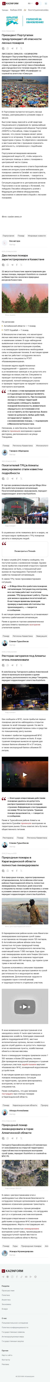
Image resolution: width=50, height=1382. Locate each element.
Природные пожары (31, 1246)
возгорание (34, 624)
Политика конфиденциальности (15, 1327)
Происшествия (8, 1290)
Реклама (5, 1364)
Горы (15, 1246)
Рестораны (8, 838)
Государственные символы (13, 1332)
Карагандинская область (25, 1105)
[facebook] (17, 1277)
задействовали (29, 1064)
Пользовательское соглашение (15, 1323)
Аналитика (6, 1300)
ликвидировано (31, 1228)
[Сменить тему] (38, 3)
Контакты (6, 1360)
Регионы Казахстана (23, 446)
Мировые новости (37, 236)
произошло (15, 431)
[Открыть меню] (46, 3)
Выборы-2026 (16, 10)
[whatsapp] (7, 48)
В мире (5, 1309)
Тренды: (5, 10)
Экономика (6, 1304)
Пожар (21, 236)
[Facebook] (16, 48)
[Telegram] (12, 48)
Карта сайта (7, 1355)
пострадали (7, 1094)
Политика (6, 1295)
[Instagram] (3, 48)
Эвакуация (41, 636)
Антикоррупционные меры (13, 1336)
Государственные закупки (13, 1341)
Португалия (8, 236)
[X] (21, 48)
